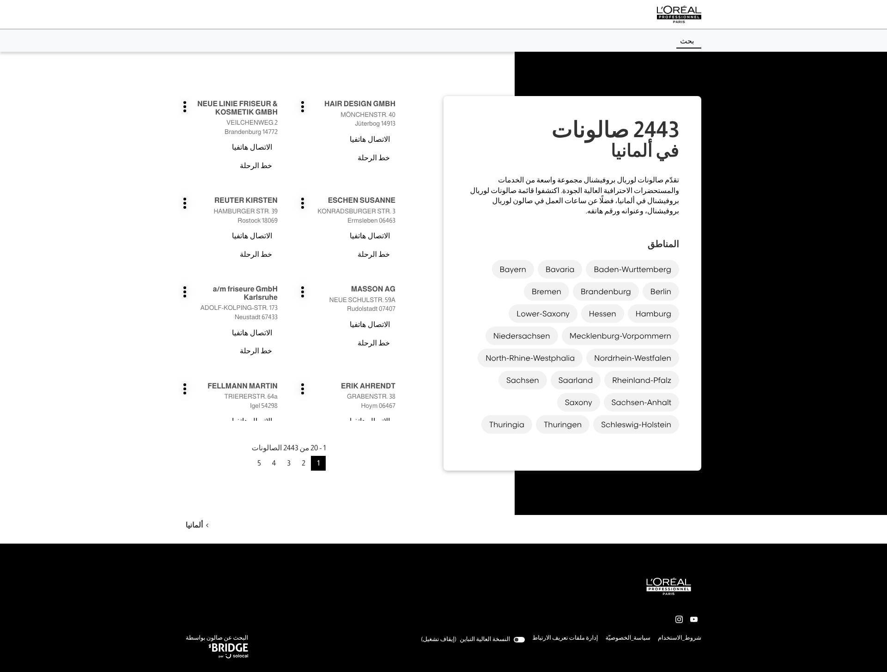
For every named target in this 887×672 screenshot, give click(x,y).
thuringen (563, 424)
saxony (578, 402)
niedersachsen (521, 335)
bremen (546, 291)
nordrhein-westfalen (632, 358)
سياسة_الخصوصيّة (627, 638)
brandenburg (606, 291)
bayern (513, 269)
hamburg (653, 313)
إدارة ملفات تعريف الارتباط (565, 638)
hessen (602, 313)
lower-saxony (542, 313)
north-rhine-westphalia (530, 358)
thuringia (506, 424)
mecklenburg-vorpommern (620, 335)
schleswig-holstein (636, 424)
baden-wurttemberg (632, 269)
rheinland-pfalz (641, 380)
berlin (660, 291)
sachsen (522, 380)
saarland (576, 380)
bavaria (560, 269)
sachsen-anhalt (641, 402)
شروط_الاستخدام (679, 638)
